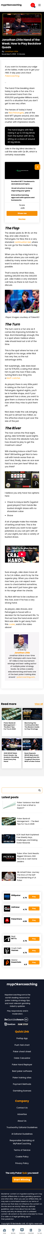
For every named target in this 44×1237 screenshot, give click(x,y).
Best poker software (22, 1071)
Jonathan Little (11, 51)
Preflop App (22, 1038)
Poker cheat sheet (22, 1051)
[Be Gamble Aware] (16, 1020)
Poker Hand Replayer (22, 1064)
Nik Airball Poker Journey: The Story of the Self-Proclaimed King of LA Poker (28, 876)
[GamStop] (22, 1024)
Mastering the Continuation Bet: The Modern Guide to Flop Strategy (31, 726)
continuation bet (23, 242)
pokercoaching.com (26, 677)
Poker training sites (22, 1077)
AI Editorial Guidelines (22, 1134)
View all (39, 704)
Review (22, 219)
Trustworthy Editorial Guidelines (22, 1127)
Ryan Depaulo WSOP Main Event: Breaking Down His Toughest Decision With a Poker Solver (32, 757)
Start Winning (22, 1179)
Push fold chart (22, 1045)
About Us (22, 1121)
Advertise (22, 1114)
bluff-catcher (13, 378)
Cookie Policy (22, 1156)
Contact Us (22, 1107)
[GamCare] (10, 1024)
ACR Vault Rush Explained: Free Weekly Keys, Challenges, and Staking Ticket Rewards (27, 838)
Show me (22, 213)
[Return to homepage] (11, 5)
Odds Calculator (22, 1058)
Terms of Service (22, 1150)
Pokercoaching (12, 76)
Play (34, 897)
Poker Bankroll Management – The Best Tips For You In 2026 (10, 726)
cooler (12, 624)
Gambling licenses (22, 1090)
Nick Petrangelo (16, 112)
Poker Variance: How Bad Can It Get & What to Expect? (28, 805)
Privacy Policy (22, 1163)
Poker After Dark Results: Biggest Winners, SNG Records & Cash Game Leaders (28, 857)
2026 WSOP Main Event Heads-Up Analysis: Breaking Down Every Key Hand (11, 757)
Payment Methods (22, 1084)
